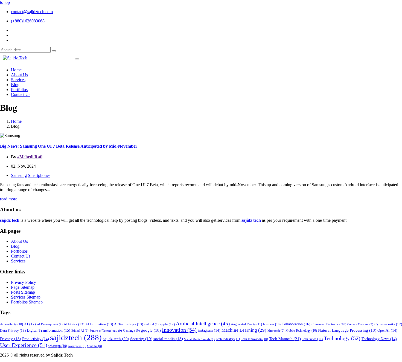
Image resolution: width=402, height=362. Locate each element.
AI (30, 324)
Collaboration (296, 324)
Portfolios (19, 251)
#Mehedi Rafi (29, 156)
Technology (342, 338)
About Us (19, 241)
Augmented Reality (246, 324)
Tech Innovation (254, 339)
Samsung (19, 175)
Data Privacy (13, 330)
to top (5, 2)
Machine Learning (244, 330)
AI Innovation (99, 324)
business (272, 324)
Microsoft (275, 330)
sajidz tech (116, 338)
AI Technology (128, 324)
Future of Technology (106, 330)
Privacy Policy (23, 282)
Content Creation (360, 324)
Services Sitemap (25, 297)
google (151, 330)
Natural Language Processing (347, 330)
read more (8, 199)
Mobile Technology (301, 330)
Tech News (312, 339)
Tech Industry (228, 339)
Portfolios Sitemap (27, 302)
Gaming (131, 330)
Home (16, 121)
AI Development (50, 324)
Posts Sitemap (23, 292)
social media (168, 339)
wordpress (77, 346)
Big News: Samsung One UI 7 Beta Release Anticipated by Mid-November (68, 146)
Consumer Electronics (328, 324)
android (151, 324)
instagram (209, 330)
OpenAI (387, 330)
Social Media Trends (199, 339)
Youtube (94, 346)
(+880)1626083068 (28, 21)
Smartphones (39, 175)
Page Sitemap (22, 287)
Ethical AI (80, 330)
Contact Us (20, 256)
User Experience (23, 345)
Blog (15, 246)
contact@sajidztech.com (32, 11)
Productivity (35, 339)
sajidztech (76, 337)
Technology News (379, 339)
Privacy (10, 339)
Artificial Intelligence (203, 323)
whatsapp (57, 346)
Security (141, 339)
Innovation (179, 330)
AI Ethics (74, 324)
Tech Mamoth (285, 338)
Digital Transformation (48, 330)
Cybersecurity (388, 324)
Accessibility (11, 324)
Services (18, 261)
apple (167, 324)
